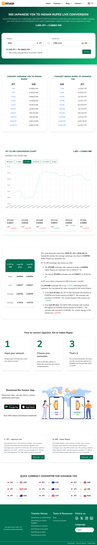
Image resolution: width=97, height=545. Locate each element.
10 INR (62, 97)
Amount (9, 39)
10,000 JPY (13, 125)
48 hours (10, 162)
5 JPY (13, 93)
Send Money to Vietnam (39, 526)
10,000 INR (62, 125)
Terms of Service (81, 543)
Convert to (55, 39)
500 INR (62, 113)
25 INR (62, 101)
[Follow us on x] (81, 518)
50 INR (62, 105)
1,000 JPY (13, 117)
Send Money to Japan (38, 532)
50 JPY (13, 105)
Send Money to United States (41, 518)
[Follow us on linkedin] (91, 518)
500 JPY (13, 113)
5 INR (62, 93)
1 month (27, 162)
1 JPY (13, 89)
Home (48, 3)
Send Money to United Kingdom (38, 522)
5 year (54, 162)
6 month (36, 162)
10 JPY (13, 97)
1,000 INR (62, 117)
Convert (86, 52)
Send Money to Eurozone (39, 529)
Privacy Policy (91, 543)
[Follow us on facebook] (76, 518)
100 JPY (13, 109)
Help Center (71, 543)
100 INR (62, 109)
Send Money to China (38, 535)
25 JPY (13, 101)
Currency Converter (59, 521)
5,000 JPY (13, 121)
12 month (45, 162)
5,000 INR (62, 121)
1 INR (62, 89)
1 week (18, 162)
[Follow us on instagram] (86, 518)
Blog (54, 518)
